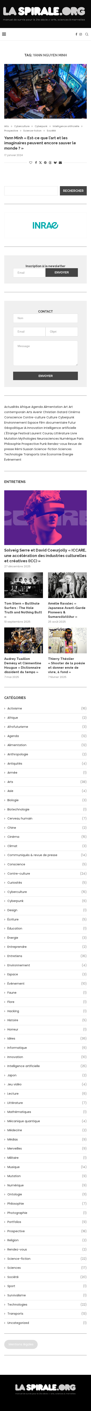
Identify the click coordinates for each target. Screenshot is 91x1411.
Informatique (47, 1048)
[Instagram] (80, 34)
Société (47, 1277)
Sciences (65, 449)
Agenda (37, 407)
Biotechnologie (47, 810)
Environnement (15, 422)
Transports (31, 454)
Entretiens (47, 956)
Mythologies (27, 438)
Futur (72, 422)
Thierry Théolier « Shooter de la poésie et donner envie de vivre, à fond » (66, 665)
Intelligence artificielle (60, 428)
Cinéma (74, 412)
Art (65, 407)
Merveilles (47, 1149)
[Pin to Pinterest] (45, 162)
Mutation (11, 438)
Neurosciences (48, 438)
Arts (29, 412)
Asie (47, 791)
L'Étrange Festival (16, 433)
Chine (47, 828)
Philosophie (12, 444)
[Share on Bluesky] (55, 162)
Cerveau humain (47, 819)
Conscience (13, 417)
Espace (33, 422)
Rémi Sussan (24, 449)
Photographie (47, 1213)
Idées (47, 1039)
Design (47, 910)
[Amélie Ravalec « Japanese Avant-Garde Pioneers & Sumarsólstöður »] (67, 585)
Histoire (47, 1020)
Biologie (47, 800)
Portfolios (47, 1222)
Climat (47, 846)
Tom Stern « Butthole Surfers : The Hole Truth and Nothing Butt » (23, 610)
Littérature (62, 433)
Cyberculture (47, 892)
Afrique (25, 407)
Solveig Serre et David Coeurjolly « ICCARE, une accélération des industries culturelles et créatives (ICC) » (45, 555)
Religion (47, 1240)
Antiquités (47, 764)
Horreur (47, 1030)
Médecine (47, 1130)
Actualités (11, 407)
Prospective (30, 444)
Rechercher (73, 190)
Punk (43, 444)
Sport (47, 1286)
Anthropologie (47, 754)
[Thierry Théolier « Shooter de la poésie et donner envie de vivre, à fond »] (67, 640)
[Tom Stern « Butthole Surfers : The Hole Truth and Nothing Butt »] (23, 585)
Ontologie (47, 1194)
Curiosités (47, 883)
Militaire (47, 1158)
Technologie (13, 454)
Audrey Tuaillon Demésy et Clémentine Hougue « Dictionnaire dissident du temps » (22, 665)
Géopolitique (13, 428)
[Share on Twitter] (40, 162)
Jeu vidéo (47, 1084)
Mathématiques (47, 1112)
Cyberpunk (66, 417)
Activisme (47, 709)
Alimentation (53, 407)
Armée (47, 773)
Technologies (47, 1305)
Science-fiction (45, 449)
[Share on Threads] (50, 162)
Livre (73, 433)
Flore (47, 1002)
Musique (47, 1167)
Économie (54, 454)
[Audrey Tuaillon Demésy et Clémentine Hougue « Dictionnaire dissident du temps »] (23, 640)
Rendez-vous (57, 444)
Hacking (47, 1011)
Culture (51, 417)
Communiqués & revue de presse (47, 855)
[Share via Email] (60, 162)
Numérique (68, 438)
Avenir (37, 412)
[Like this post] (30, 162)
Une (43, 454)
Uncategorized (47, 1323)
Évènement (12, 460)
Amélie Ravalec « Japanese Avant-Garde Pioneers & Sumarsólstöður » (66, 610)
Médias (47, 1140)
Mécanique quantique (47, 1121)
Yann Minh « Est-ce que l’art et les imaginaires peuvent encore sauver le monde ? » (40, 143)
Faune (47, 993)
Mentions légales (21, 1344)
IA (25, 428)
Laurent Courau (41, 433)
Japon (47, 1075)
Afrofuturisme (47, 727)
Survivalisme (47, 1295)
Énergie (67, 454)
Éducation (47, 929)
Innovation (35, 428)
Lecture (47, 1094)
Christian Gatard (55, 412)
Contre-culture (34, 417)
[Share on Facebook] (36, 162)
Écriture (47, 920)
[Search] (87, 34)
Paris (80, 438)
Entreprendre (47, 947)
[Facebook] (76, 34)
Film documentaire (53, 422)
